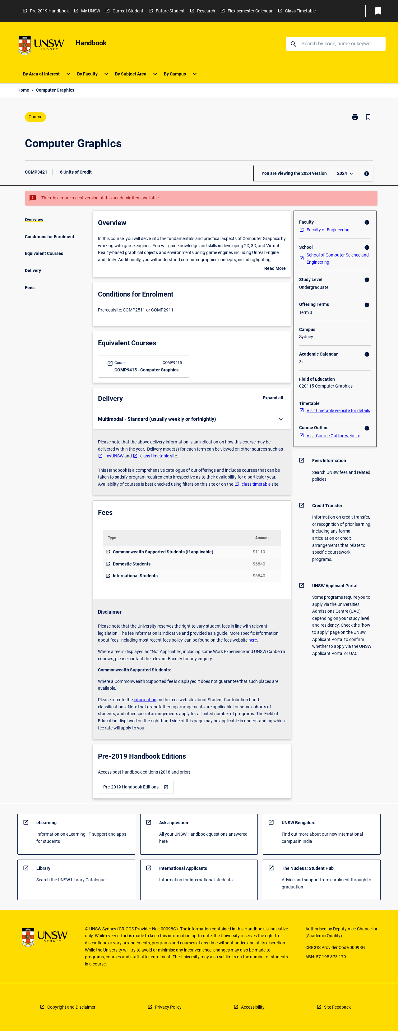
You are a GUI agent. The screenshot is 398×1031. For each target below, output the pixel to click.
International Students (135, 575)
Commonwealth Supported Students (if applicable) (163, 551)
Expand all (273, 397)
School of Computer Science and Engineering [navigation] (338, 258)
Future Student (170, 10)
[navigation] (136, 787)
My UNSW (90, 10)
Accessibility (253, 1007)
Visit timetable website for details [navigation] (338, 410)
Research (206, 10)
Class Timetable (300, 10)
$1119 (259, 551)
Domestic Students (131, 563)
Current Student (128, 10)
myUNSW (114, 455)
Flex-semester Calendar (250, 10)
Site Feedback (337, 1007)
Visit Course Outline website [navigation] (333, 435)
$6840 (259, 563)
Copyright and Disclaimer (71, 1007)
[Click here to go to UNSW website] (41, 47)
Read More (275, 269)
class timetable (154, 455)
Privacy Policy (168, 1007)
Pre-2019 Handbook (49, 10)
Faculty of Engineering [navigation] (328, 229)
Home (23, 90)
